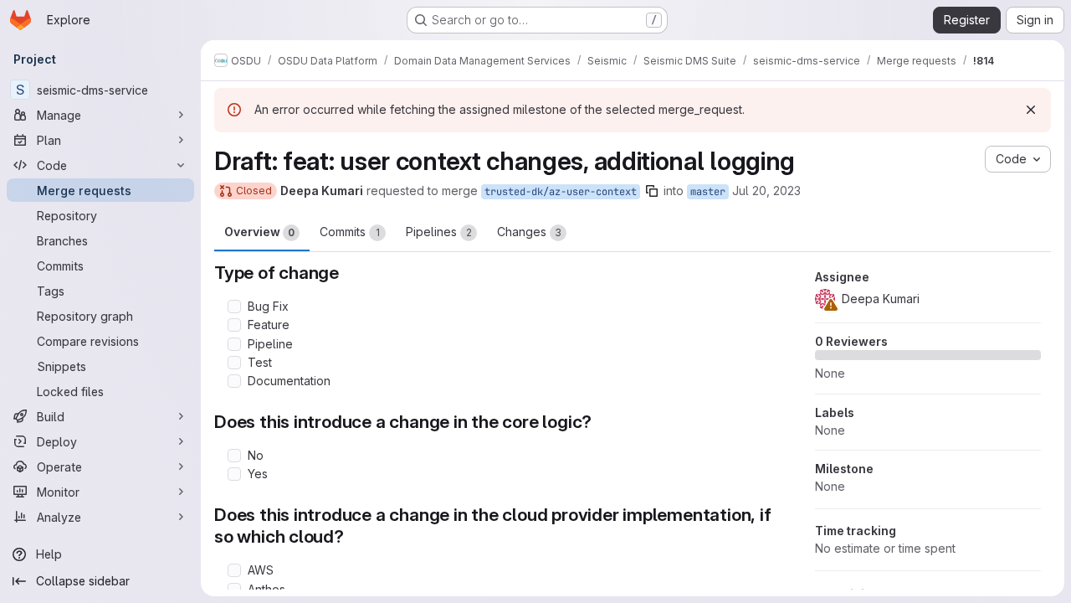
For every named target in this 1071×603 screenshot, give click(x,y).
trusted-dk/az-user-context (560, 191)
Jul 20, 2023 (766, 190)
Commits (350, 231)
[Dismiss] (1031, 110)
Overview (259, 231)
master (707, 191)
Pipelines (439, 231)
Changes (529, 231)
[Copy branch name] (652, 191)
